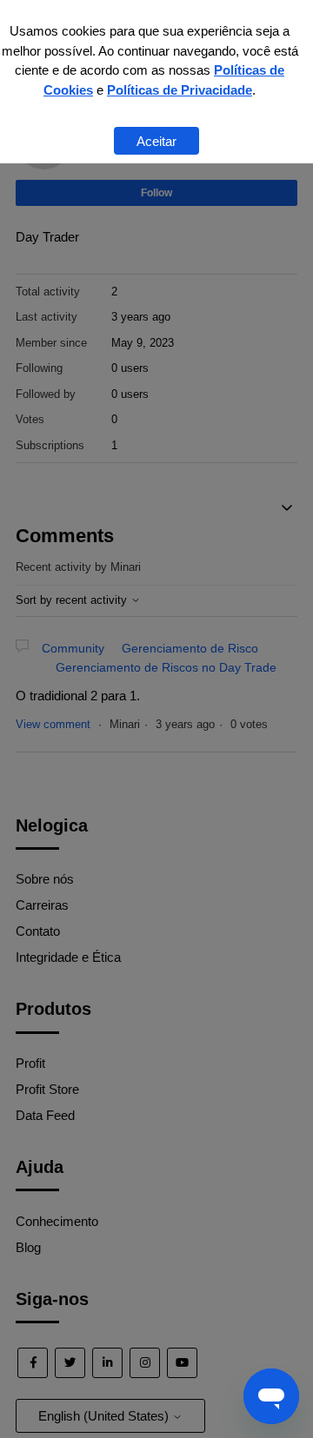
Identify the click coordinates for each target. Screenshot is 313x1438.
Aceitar (156, 141)
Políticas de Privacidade (179, 90)
